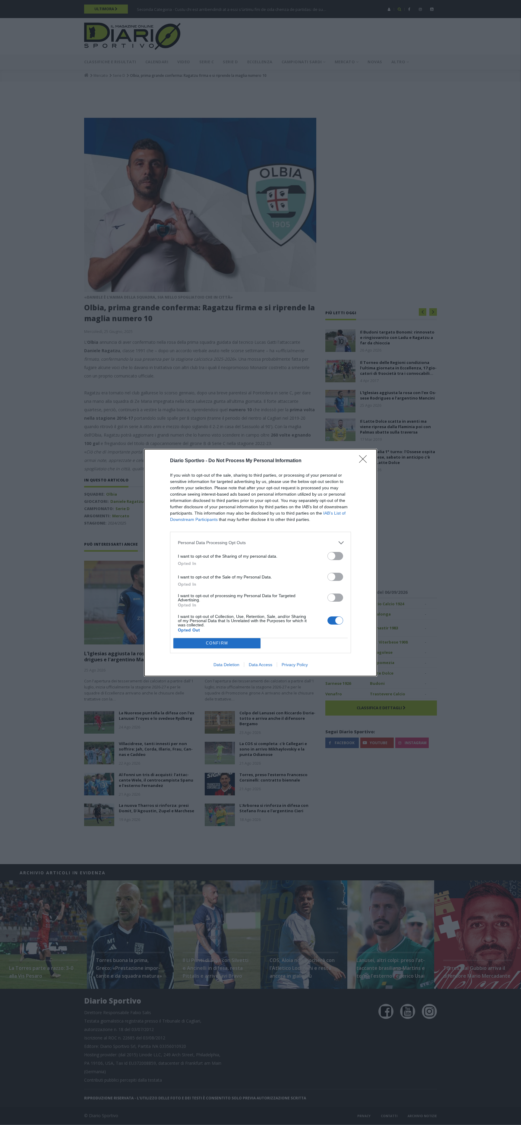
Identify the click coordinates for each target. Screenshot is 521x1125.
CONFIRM (217, 643)
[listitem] (260, 543)
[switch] (335, 556)
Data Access (260, 664)
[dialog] (260, 562)
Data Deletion (226, 664)
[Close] (365, 461)
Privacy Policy (295, 664)
